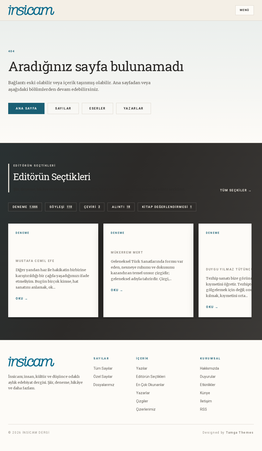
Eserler (97, 108)
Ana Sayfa (26, 108)
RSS (203, 409)
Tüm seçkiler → (236, 190)
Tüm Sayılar (103, 368)
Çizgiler (142, 401)
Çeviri (92, 207)
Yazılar (141, 368)
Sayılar (63, 108)
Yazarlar (134, 108)
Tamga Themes (240, 432)
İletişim (206, 401)
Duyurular (208, 377)
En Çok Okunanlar (150, 385)
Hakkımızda (209, 368)
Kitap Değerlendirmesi (167, 207)
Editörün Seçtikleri (150, 377)
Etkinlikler (207, 385)
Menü (244, 10)
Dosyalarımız (103, 385)
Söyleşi (60, 207)
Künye (205, 393)
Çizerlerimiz (146, 409)
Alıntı (121, 207)
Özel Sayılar (103, 377)
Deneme (25, 207)
